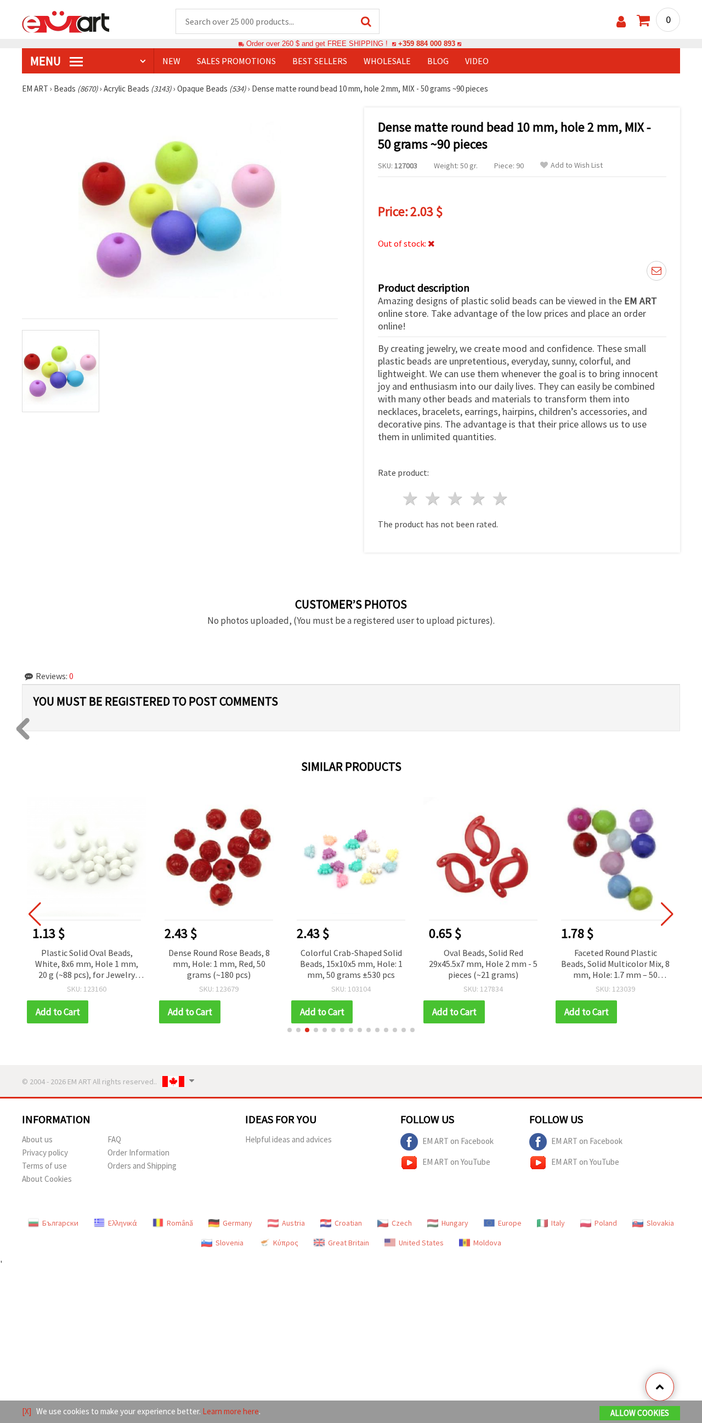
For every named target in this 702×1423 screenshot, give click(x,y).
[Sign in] (621, 21)
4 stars (478, 498)
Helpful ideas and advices (288, 1139)
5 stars (500, 498)
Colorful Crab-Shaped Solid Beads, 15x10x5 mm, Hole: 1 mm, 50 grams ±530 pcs (351, 963)
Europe (510, 1223)
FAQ (114, 1139)
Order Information (138, 1152)
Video (477, 60)
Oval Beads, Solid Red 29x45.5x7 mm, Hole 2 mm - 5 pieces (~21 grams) (483, 963)
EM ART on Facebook (458, 1141)
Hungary (454, 1223)
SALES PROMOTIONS (236, 60)
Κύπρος (285, 1243)
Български (60, 1223)
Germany (237, 1223)
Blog (438, 60)
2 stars (433, 498)
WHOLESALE (387, 60)
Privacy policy (45, 1152)
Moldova (487, 1243)
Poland (606, 1223)
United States (421, 1243)
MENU (46, 61)
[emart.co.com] (66, 21)
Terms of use (44, 1165)
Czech (402, 1223)
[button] (289, 1030)
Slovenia (230, 1243)
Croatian (348, 1223)
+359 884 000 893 (426, 43)
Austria (293, 1223)
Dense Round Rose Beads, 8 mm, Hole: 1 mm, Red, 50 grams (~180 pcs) (219, 963)
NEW (171, 60)
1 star (411, 498)
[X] (26, 1411)
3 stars (456, 498)
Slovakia (660, 1223)
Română (180, 1223)
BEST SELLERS (319, 60)
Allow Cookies (639, 1413)
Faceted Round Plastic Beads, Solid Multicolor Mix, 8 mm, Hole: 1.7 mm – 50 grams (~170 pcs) (615, 964)
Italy (558, 1223)
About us (37, 1139)
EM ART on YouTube (456, 1162)
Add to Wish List (577, 165)
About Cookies (47, 1179)
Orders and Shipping (142, 1165)
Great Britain (348, 1243)
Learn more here (230, 1411)
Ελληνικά (122, 1223)
